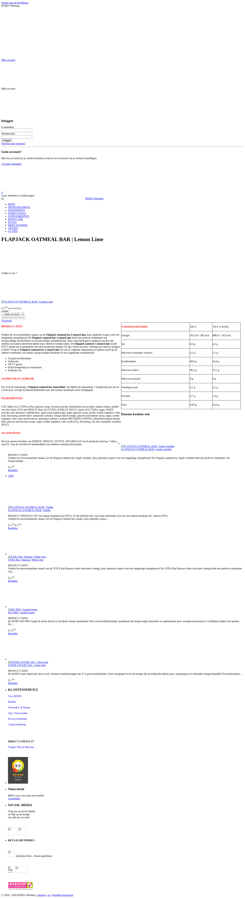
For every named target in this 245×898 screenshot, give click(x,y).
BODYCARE (15, 219)
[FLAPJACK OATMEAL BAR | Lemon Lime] (27, 301)
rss (48, 895)
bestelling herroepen (62, 895)
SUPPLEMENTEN (18, 216)
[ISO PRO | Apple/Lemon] (126, 595)
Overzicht (6, 320)
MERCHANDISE (18, 225)
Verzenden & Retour (19, 707)
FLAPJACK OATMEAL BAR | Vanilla (29, 510)
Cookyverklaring (17, 724)
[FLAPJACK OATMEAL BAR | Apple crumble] (126, 432)
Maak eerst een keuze (13, 317)
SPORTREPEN (16, 210)
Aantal (4, 311)
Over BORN (15, 696)
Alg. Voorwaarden (18, 713)
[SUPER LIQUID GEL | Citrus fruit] (126, 648)
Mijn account (8, 60)
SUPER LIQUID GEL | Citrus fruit (27, 665)
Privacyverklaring (17, 718)
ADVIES (13, 228)
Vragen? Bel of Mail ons (21, 747)
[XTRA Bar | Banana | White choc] (126, 542)
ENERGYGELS (17, 213)
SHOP (11, 204)
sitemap (42, 895)
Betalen (12, 701)
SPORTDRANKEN (19, 207)
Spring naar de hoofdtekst (14, 2)
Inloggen (7, 140)
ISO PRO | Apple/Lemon (21, 612)
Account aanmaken (11, 163)
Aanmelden (14, 798)
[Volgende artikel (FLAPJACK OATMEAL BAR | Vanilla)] (122, 287)
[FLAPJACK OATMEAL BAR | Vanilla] (126, 493)
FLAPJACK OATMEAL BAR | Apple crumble (146, 449)
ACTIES (13, 231)
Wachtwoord (8, 133)
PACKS (12, 222)
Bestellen (13, 470)
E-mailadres (7, 127)
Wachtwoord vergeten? (13, 143)
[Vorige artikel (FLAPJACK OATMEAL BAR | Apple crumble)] (122, 259)
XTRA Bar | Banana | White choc (26, 559)
